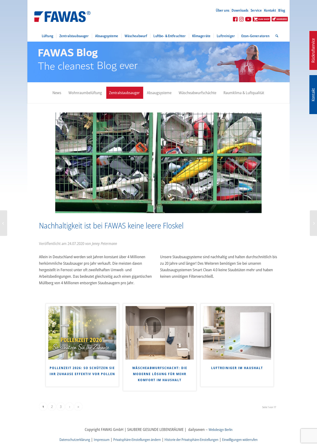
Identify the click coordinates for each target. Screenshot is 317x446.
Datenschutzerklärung (74, 439)
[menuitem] (224, 10)
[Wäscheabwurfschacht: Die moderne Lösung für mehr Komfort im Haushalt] (160, 333)
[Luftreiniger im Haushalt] (237, 333)
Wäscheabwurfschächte (197, 92)
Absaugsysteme (159, 92)
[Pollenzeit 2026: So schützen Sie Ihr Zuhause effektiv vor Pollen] (82, 333)
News (56, 92)
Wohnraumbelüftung (85, 92)
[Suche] (275, 36)
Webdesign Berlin (221, 429)
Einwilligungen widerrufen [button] (240, 439)
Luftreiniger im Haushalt (237, 368)
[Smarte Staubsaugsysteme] (3, 223)
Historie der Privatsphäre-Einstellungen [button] (191, 439)
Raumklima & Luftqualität (243, 92)
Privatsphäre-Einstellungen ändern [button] (137, 439)
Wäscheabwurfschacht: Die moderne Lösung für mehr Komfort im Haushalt (159, 374)
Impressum (102, 439)
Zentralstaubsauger (124, 92)
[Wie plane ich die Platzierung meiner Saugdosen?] (313, 223)
